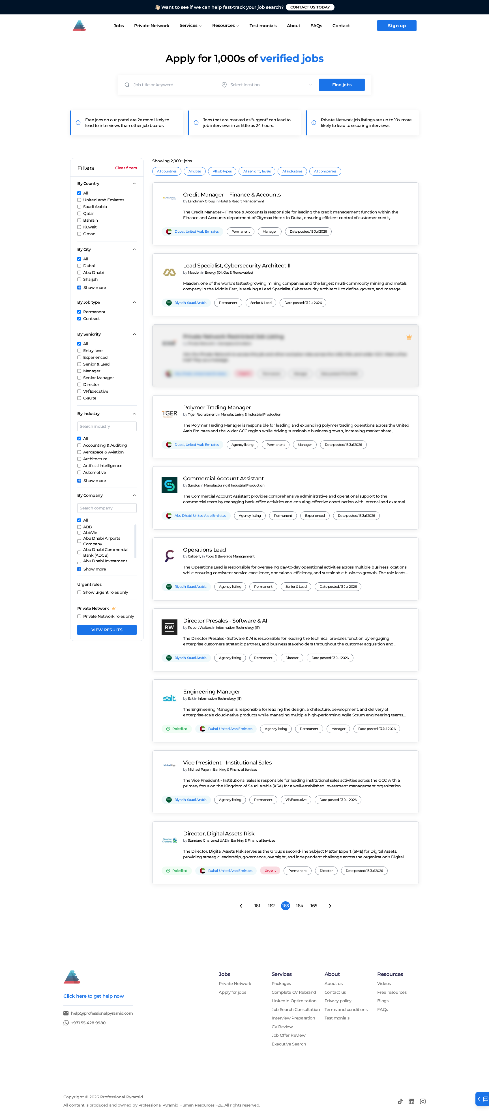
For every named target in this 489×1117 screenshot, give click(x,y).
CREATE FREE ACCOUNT (320, 7)
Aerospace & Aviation (103, 452)
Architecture (95, 458)
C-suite (89, 398)
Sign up (397, 25)
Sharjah (90, 279)
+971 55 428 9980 (88, 1023)
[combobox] (272, 85)
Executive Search (289, 1044)
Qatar (88, 213)
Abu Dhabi (93, 272)
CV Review (282, 1027)
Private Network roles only (108, 616)
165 (313, 905)
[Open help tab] (482, 1099)
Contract (91, 318)
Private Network (152, 25)
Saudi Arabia (95, 206)
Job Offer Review (288, 1035)
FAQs (316, 25)
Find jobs (342, 84)
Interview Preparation (293, 1018)
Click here (74, 996)
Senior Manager (98, 377)
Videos (384, 984)
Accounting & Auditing (105, 445)
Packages (281, 984)
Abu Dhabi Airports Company (101, 541)
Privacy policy (338, 1001)
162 (271, 905)
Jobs (119, 25)
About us (334, 984)
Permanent (94, 311)
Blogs (382, 1001)
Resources (223, 25)
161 (257, 905)
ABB (87, 527)
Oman (89, 233)
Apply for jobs (232, 992)
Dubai (89, 265)
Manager (91, 370)
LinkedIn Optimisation (294, 1001)
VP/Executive (95, 391)
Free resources (391, 992)
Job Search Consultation (296, 1010)
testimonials (263, 25)
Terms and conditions (346, 1010)
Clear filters (126, 167)
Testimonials (337, 1018)
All (85, 193)
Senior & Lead (96, 364)
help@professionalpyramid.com (102, 1013)
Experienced (95, 357)
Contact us (335, 992)
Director (91, 384)
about (293, 25)
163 (285, 905)
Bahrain (90, 220)
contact (341, 25)
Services (189, 25)
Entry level (93, 350)
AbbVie (90, 532)
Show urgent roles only (105, 592)
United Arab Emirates (103, 199)
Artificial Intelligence (103, 465)
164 (299, 905)
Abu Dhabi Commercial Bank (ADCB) (105, 552)
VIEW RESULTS (107, 629)
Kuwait (89, 227)
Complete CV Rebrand (294, 992)
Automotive (94, 472)
